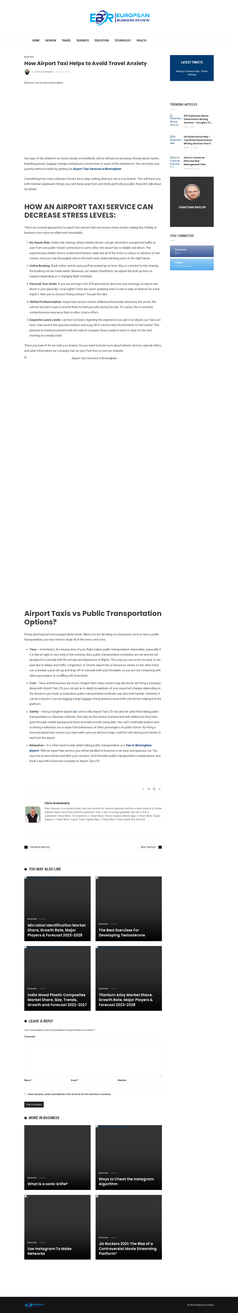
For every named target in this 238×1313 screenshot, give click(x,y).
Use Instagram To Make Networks (50, 1251)
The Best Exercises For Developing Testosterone (122, 933)
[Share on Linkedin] (159, 789)
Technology (122, 40)
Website (122, 1080)
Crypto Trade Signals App (84, 819)
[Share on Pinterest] (154, 789)
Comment (29, 1036)
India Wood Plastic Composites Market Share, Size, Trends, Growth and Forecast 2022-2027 (57, 1000)
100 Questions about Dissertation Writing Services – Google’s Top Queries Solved (198, 119)
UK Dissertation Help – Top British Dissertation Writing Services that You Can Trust (199, 140)
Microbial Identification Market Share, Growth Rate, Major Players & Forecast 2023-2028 (57, 930)
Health (141, 40)
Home (36, 40)
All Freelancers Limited (202, 1305)
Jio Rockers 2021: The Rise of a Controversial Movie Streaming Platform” (128, 1248)
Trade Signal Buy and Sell (131, 819)
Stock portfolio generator (81, 812)
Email (75, 1080)
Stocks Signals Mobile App (120, 815)
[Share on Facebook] (143, 789)
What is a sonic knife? (48, 1184)
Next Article (148, 847)
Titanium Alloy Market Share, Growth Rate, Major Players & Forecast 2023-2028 (126, 1000)
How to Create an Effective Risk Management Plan (195, 161)
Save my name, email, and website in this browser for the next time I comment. (69, 1094)
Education (102, 40)
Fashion (50, 40)
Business (83, 40)
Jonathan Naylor (192, 207)
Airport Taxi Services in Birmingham (97, 169)
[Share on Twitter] (148, 789)
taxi (75, 711)
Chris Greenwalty (44, 71)
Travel (66, 40)
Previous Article (40, 847)
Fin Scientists (79, 815)
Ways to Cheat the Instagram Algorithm (126, 1182)
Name (28, 1080)
